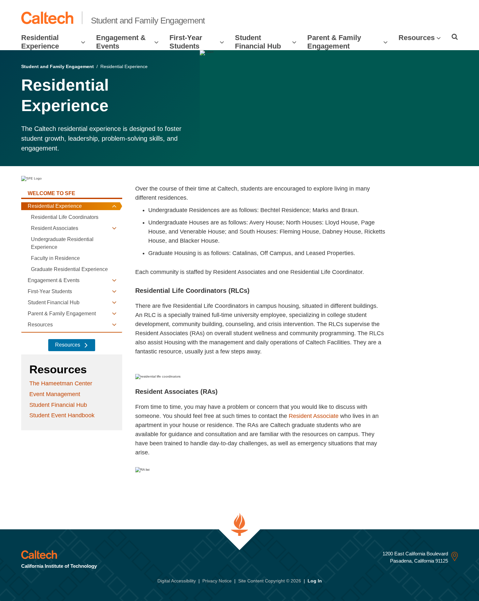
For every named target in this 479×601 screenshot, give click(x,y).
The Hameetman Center (60, 383)
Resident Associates (54, 228)
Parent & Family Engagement (334, 42)
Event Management (54, 394)
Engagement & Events (121, 42)
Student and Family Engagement (148, 20)
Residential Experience (40, 42)
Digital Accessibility (176, 580)
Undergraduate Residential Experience (62, 243)
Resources (417, 38)
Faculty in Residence (55, 258)
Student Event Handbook (61, 415)
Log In (315, 580)
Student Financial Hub (258, 42)
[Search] (455, 37)
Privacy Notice (217, 580)
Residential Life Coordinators (64, 217)
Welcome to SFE (51, 193)
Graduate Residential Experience (69, 269)
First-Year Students (185, 42)
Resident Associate (314, 416)
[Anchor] (254, 290)
